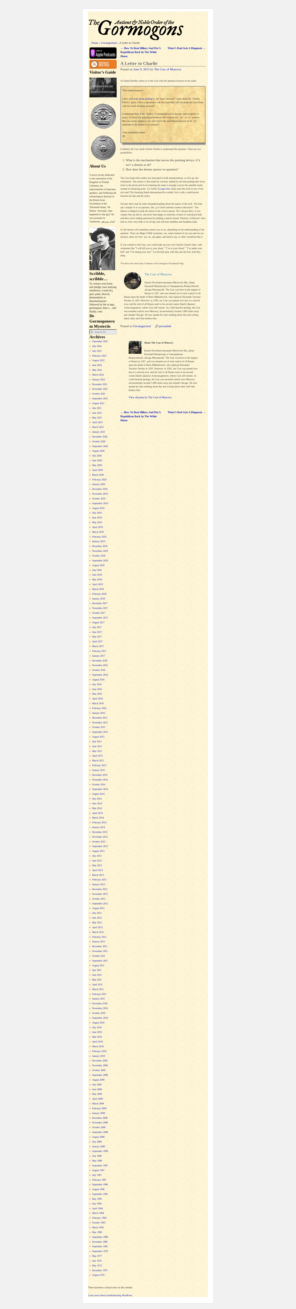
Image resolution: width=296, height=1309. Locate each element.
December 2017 (99, 603)
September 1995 (100, 1194)
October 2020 (98, 441)
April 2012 (97, 927)
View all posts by (150, 397)
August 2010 (98, 1022)
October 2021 (98, 393)
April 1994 (97, 1208)
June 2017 (97, 632)
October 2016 (98, 670)
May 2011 (97, 979)
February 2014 (99, 822)
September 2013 (100, 846)
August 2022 (98, 360)
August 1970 (98, 1275)
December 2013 (99, 832)
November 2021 (100, 389)
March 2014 (98, 817)
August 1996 (98, 1189)
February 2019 (99, 537)
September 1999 (100, 1151)
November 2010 (100, 1008)
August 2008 (98, 1137)
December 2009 (99, 1060)
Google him (164, 189)
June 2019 (97, 517)
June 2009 (97, 1089)
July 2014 (97, 798)
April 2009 (97, 1099)
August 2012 (98, 908)
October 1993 (98, 1222)
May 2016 (97, 694)
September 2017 (100, 617)
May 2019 (97, 522)
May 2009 (97, 1094)
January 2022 (98, 379)
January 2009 (98, 1113)
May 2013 (97, 865)
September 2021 (100, 398)
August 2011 (98, 965)
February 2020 (99, 479)
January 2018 (98, 598)
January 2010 (98, 1056)
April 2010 (97, 1041)
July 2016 (97, 684)
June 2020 (97, 460)
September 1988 (100, 1237)
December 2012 (99, 889)
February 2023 (99, 355)
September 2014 (100, 789)
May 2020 (97, 465)
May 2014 (97, 808)
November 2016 (100, 665)
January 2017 (98, 656)
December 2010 (99, 1003)
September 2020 (100, 446)
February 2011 (99, 994)
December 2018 (99, 546)
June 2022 (97, 365)
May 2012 (97, 922)
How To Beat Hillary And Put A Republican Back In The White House (140, 52)
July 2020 (97, 455)
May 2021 (97, 417)
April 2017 (97, 641)
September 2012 (100, 903)
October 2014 (98, 784)
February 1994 (99, 1218)
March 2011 (98, 989)
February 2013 (99, 879)
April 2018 (97, 584)
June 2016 (97, 689)
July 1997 (97, 1175)
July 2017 (97, 627)
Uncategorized (109, 42)
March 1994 (98, 1213)
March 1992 (98, 1227)
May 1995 (97, 1199)
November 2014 (100, 779)
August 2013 (98, 851)
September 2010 (100, 1018)
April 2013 (97, 870)
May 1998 (97, 1160)
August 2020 (98, 451)
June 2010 (97, 1032)
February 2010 (99, 1051)
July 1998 (97, 1156)
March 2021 (98, 427)
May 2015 (97, 751)
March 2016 (98, 703)
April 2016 (97, 698)
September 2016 (100, 675)
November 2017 (100, 608)
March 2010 (98, 1046)
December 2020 (99, 436)
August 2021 (98, 403)
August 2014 (98, 794)
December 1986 (99, 1242)
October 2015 (98, 727)
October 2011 (98, 956)
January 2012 (98, 941)
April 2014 (97, 813)
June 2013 (97, 860)
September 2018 (100, 560)
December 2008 (99, 1118)
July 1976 (97, 1261)
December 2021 (99, 384)
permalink (165, 326)
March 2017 (98, 646)
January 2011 (98, 998)
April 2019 (97, 527)
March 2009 (98, 1103)
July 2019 (97, 513)
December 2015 (99, 718)
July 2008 (97, 1141)
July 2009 (97, 1084)
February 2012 (99, 937)
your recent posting (143, 98)
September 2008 (100, 1132)
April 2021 (97, 422)
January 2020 (98, 484)
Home (94, 42)
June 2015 (97, 746)
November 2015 (100, 722)
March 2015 (98, 760)
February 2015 (99, 765)
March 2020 (98, 475)
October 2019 (98, 498)
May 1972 (97, 1265)
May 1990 (97, 1232)
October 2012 (98, 899)
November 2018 (100, 551)
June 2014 (97, 803)
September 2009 (100, 1075)
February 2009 (99, 1108)
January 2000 (98, 1146)
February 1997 (99, 1180)
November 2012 (100, 894)
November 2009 (100, 1065)
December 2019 (99, 489)
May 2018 (97, 579)
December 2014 (99, 775)
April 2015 (97, 756)
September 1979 (100, 1251)
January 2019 (98, 541)
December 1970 (99, 1270)
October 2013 (98, 841)
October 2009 (98, 1070)
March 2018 (98, 589)
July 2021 (97, 408)
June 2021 (97, 413)
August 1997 (98, 1170)
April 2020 (97, 470)
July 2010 (97, 1027)
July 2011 (96, 970)
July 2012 (97, 913)
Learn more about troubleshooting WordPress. (110, 1295)
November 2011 (100, 951)
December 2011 (99, 946)
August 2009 (98, 1080)
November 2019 (100, 494)
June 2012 (97, 918)
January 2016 (98, 713)
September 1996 (100, 1184)
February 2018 (99, 594)
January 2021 (98, 432)
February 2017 (99, 651)
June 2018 (97, 574)
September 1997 (100, 1165)
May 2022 (97, 370)
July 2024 (97, 346)
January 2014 (98, 827)
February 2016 (99, 708)
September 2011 (100, 960)
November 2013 (100, 837)
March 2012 (98, 932)
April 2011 (97, 984)
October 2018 (98, 555)
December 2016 (99, 660)
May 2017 (97, 636)
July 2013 (97, 856)
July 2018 (97, 570)
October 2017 (98, 613)
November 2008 (100, 1122)
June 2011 (97, 975)
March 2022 (98, 374)
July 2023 (97, 351)
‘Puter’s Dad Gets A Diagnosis (186, 48)
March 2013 (98, 875)
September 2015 (100, 732)
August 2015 (98, 737)
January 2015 (98, 770)
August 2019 (98, 508)
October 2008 (98, 1127)
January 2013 (98, 884)
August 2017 (98, 622)
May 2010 (97, 1037)
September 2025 (100, 341)
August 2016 (98, 679)
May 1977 (97, 1256)
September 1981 (100, 1246)
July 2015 (97, 741)
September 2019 (100, 503)
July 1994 (97, 1203)
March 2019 (98, 532)
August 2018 (98, 565)
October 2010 (98, 1013)
